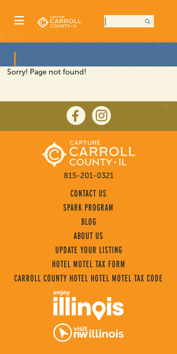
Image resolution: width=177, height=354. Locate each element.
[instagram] (101, 115)
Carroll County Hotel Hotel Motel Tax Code (88, 278)
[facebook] (76, 115)
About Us (88, 236)
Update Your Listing (88, 250)
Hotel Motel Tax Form (89, 264)
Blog (88, 221)
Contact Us (88, 193)
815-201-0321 (89, 176)
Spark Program (88, 207)
